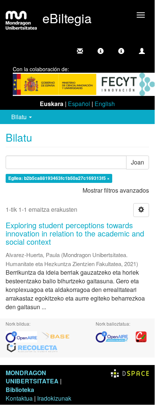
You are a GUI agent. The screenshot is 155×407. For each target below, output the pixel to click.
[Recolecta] (32, 347)
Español (79, 103)
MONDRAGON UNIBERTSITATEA (32, 377)
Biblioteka (20, 389)
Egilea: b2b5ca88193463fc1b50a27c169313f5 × (59, 178)
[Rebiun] (141, 336)
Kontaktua (19, 398)
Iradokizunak (54, 398)
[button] (100, 51)
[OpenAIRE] (23, 336)
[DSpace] (130, 372)
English (105, 103)
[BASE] (55, 336)
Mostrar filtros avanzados (116, 190)
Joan (137, 162)
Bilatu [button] (19, 116)
